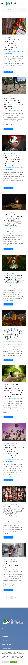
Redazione (19, 110)
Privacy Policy (5, 633)
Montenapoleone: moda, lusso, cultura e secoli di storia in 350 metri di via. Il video (13, 565)
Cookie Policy (5, 636)
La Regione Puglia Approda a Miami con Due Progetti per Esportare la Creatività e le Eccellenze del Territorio (13, 451)
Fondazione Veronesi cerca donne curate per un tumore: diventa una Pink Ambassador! (13, 103)
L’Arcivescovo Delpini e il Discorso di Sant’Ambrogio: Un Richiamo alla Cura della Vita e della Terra (13, 220)
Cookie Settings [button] (6, 661)
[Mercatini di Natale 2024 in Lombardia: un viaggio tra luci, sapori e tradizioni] (14, 263)
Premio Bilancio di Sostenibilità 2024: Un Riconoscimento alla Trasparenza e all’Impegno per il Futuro (13, 390)
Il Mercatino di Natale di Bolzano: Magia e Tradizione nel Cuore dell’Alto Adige (13, 334)
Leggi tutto (8, 71)
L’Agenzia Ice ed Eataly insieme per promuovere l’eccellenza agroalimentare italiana (12, 44)
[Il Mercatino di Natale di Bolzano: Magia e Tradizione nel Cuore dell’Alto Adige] (14, 318)
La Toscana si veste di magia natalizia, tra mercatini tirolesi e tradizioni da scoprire (13, 510)
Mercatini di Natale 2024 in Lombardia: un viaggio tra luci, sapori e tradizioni (13, 279)
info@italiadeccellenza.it (7, 644)
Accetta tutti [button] (13, 661)
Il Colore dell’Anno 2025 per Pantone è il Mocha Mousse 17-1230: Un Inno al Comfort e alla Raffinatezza (13, 160)
